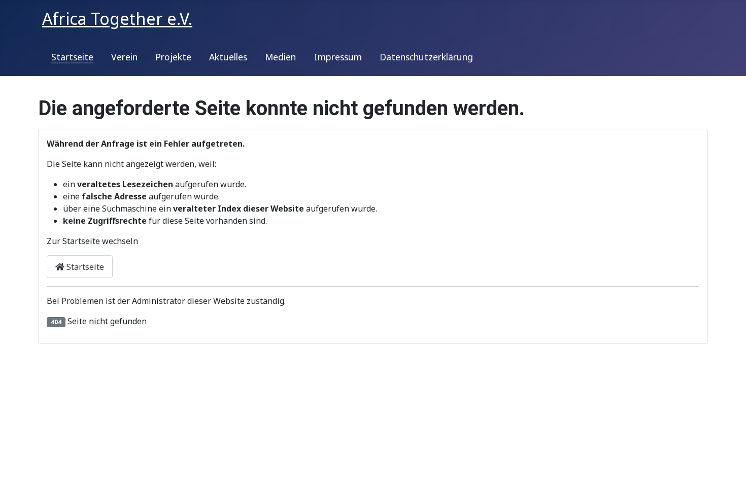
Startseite (72, 57)
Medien (280, 57)
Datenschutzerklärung (426, 57)
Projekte (173, 57)
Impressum (338, 57)
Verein (124, 57)
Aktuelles (228, 57)
